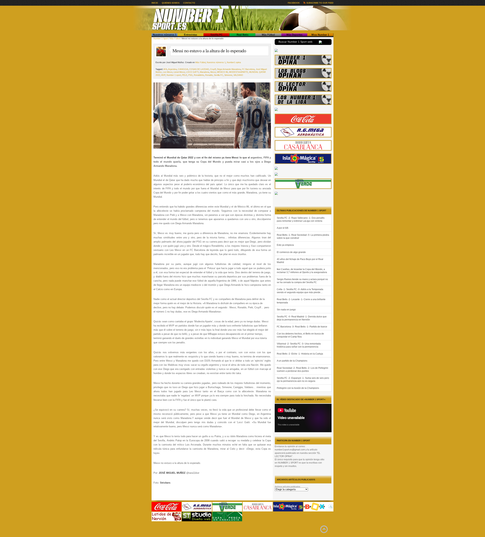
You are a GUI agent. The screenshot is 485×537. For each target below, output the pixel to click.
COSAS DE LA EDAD (199, 69)
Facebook (294, 3)
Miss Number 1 (320, 34)
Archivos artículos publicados (287, 486)
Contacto (189, 3)
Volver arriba (324, 529)
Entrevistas (190, 34)
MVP (163, 75)
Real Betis (242, 34)
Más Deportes (294, 34)
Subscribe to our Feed (319, 3)
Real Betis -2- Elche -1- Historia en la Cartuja (300, 354)
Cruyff (213, 69)
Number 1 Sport (160, 38)
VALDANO (238, 75)
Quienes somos (170, 3)
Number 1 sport (174, 75)
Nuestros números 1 (164, 34)
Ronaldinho (199, 75)
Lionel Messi (179, 72)
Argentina (172, 69)
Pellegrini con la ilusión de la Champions (298, 388)
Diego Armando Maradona (229, 69)
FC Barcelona (248, 69)
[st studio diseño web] (197, 521)
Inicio (155, 3)
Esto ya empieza (285, 245)
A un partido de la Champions (292, 361)
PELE (184, 75)
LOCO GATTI (192, 72)
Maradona (204, 72)
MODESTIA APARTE (238, 72)
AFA (165, 69)
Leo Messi (167, 72)
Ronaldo (209, 75)
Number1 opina (234, 62)
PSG (190, 75)
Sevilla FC (216, 34)
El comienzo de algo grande (291, 252)
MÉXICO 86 (222, 72)
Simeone (228, 75)
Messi (213, 72)
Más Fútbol (268, 34)
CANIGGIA (183, 69)
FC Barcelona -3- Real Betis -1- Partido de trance (302, 327)
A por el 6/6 (282, 228)
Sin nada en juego (286, 309)
